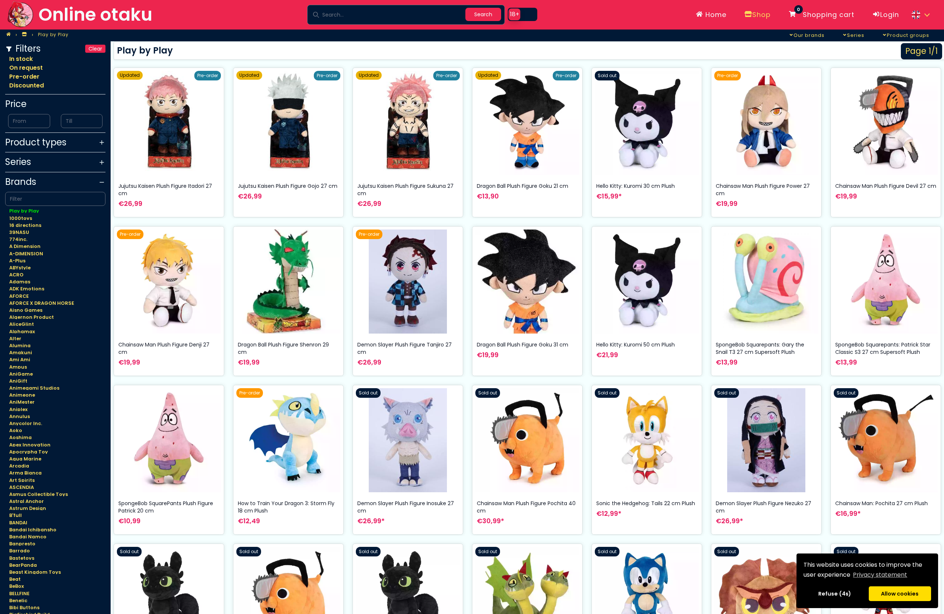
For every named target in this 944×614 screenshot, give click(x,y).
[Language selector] (920, 14)
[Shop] (24, 34)
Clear (95, 48)
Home (714, 14)
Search (483, 14)
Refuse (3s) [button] (835, 593)
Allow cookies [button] (900, 593)
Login (889, 14)
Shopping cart (825, 13)
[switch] (522, 14)
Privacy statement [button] (880, 574)
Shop (761, 14)
